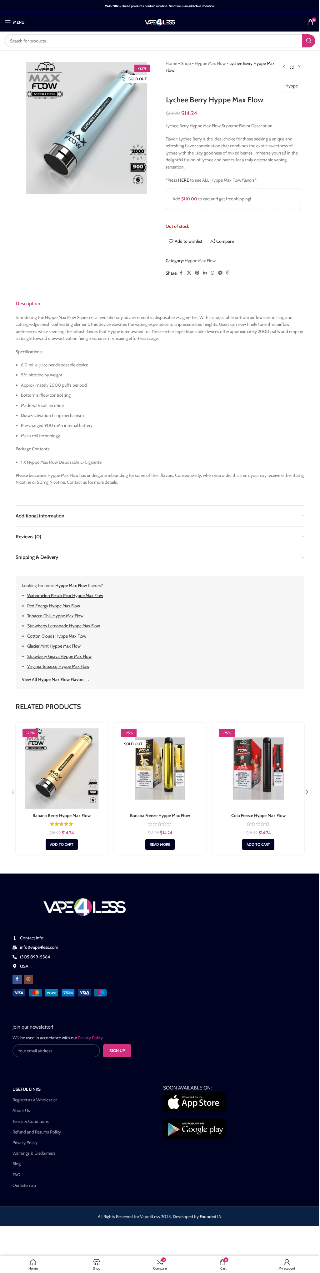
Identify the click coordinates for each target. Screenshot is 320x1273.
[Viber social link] (228, 273)
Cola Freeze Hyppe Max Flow (258, 815)
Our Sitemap (24, 1185)
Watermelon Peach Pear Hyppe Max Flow (65, 595)
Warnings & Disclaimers (33, 1153)
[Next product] (299, 67)
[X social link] (189, 273)
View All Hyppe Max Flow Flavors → (56, 679)
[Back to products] (291, 67)
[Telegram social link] (220, 273)
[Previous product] (284, 67)
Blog (16, 1164)
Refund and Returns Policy (36, 1132)
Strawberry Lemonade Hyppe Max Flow (63, 626)
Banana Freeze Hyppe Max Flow (160, 815)
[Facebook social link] (181, 273)
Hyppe (291, 86)
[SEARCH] (308, 40)
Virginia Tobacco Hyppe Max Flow (58, 666)
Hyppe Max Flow (210, 63)
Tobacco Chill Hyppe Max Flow (55, 616)
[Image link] (59, 992)
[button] (62, 844)
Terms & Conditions (30, 1121)
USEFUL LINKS (26, 1089)
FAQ (16, 1175)
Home (171, 63)
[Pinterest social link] (197, 273)
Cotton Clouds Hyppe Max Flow (56, 636)
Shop (186, 63)
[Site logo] (160, 21)
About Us (21, 1110)
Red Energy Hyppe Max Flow (53, 606)
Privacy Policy (25, 1142)
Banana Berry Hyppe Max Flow (61, 815)
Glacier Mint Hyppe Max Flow (54, 646)
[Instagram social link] (28, 979)
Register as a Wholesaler (34, 1100)
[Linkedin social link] (205, 273)
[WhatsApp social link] (212, 273)
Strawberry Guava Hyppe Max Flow (59, 656)
